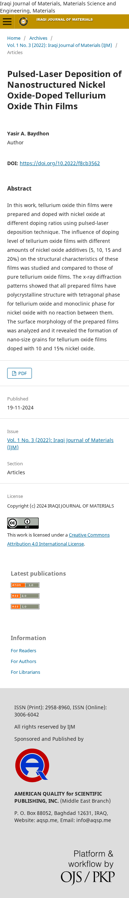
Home (13, 38)
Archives (38, 38)
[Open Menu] (7, 21)
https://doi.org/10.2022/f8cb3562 (60, 163)
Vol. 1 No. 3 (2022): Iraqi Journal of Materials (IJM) (59, 45)
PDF (22, 373)
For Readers (23, 650)
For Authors (23, 661)
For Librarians (25, 672)
